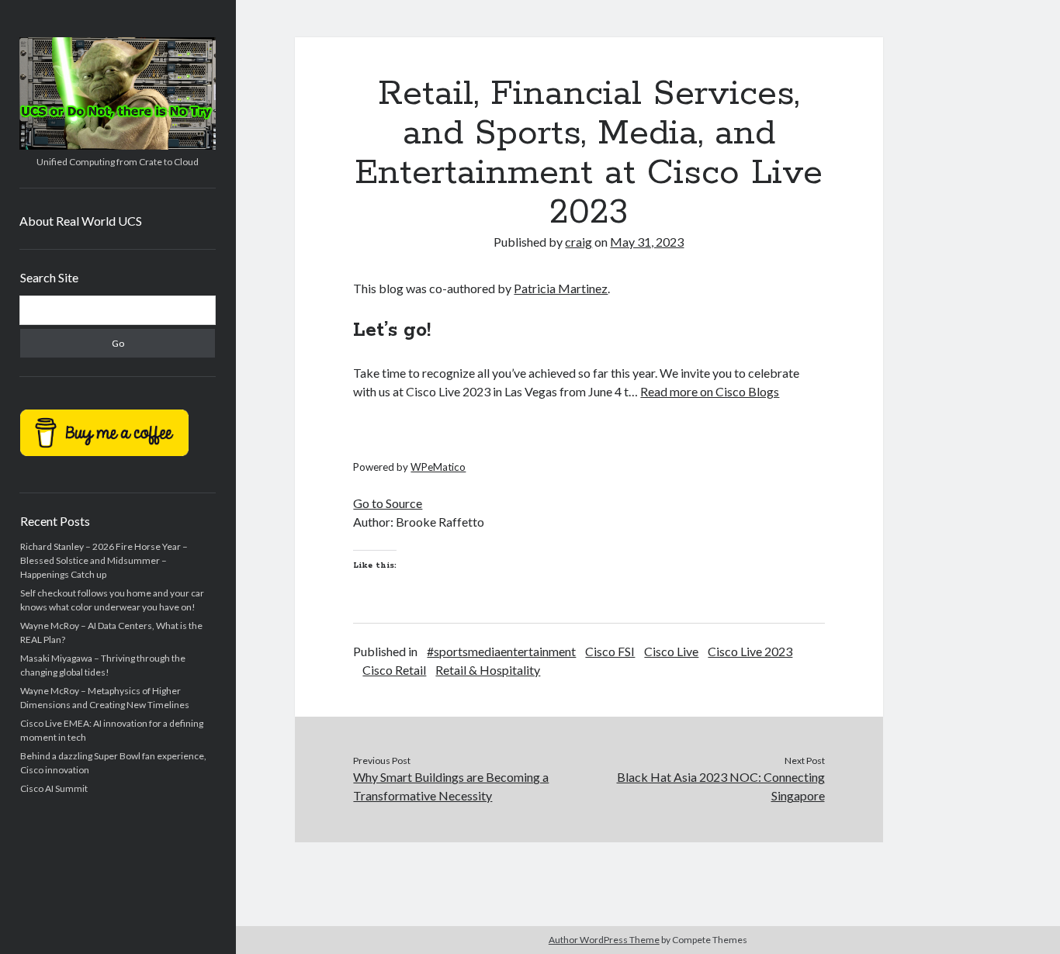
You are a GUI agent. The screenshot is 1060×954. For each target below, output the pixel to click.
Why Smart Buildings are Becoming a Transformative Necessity (451, 786)
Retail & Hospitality (487, 669)
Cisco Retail (394, 669)
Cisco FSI (610, 651)
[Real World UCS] (117, 144)
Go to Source (387, 503)
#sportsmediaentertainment (501, 651)
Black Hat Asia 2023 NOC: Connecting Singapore (721, 786)
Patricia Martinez (561, 288)
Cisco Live (671, 651)
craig (578, 241)
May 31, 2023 (647, 241)
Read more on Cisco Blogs (709, 391)
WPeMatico (438, 467)
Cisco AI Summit (54, 788)
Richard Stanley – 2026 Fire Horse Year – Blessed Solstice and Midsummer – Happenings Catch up (104, 560)
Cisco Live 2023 (750, 651)
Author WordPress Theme (604, 939)
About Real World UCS (80, 220)
